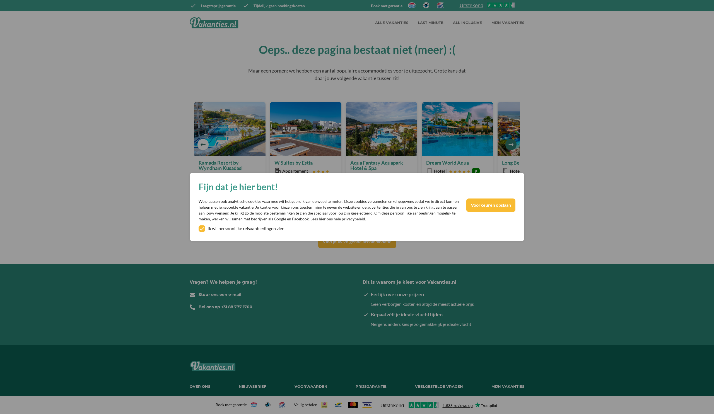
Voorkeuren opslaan (491, 205)
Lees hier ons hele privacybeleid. (338, 219)
